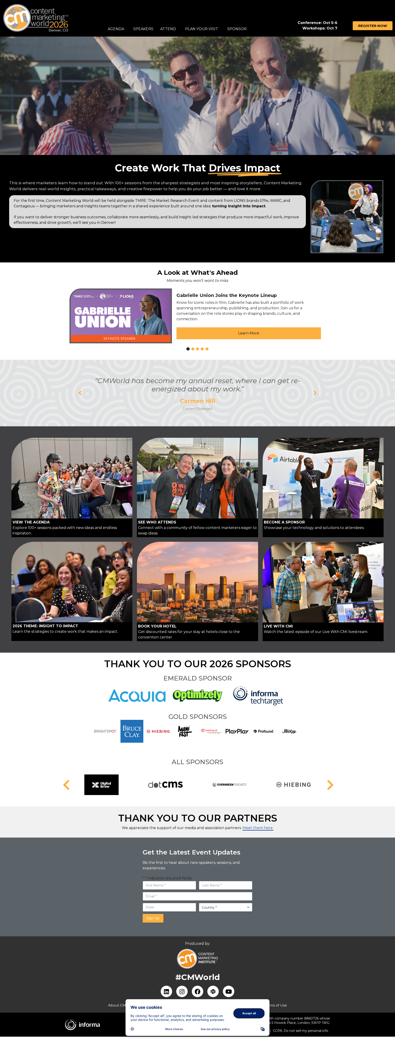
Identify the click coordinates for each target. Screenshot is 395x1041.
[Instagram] (182, 991)
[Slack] (213, 991)
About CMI (117, 1005)
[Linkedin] (166, 991)
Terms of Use (275, 1005)
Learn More (248, 333)
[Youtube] (228, 991)
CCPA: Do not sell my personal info (300, 1031)
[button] (80, 393)
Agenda (116, 29)
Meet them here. (258, 828)
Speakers (143, 29)
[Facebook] (197, 991)
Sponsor (237, 29)
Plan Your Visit (201, 29)
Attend (168, 29)
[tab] (188, 348)
